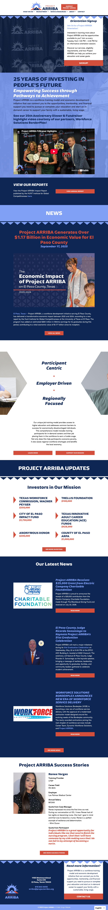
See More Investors (54, 549)
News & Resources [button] (58, 12)
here (30, 196)
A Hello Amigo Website (63, 907)
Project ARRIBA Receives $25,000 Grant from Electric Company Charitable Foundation (75, 584)
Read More (75, 611)
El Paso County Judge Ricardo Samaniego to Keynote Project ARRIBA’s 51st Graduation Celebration (73, 634)
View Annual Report (75, 191)
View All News (54, 333)
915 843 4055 (41, 887)
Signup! (83, 63)
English (98, 908)
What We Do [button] (28, 12)
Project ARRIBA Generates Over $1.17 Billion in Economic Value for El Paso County (54, 237)
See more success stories (54, 853)
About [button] (72, 12)
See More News (54, 750)
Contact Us (83, 896)
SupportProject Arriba (69, 7)
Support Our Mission (75, 453)
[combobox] (100, 908)
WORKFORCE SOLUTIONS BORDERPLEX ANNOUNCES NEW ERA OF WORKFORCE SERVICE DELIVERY (74, 697)
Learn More (33, 453)
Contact (81, 12)
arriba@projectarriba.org (41, 889)
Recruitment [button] (42, 12)
